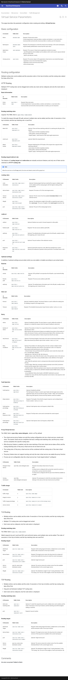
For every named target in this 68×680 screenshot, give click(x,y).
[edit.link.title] (63, 17)
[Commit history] (66, 17)
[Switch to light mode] (57, 5)
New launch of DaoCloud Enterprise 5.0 (16, 2)
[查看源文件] (60, 17)
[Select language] (61, 5)
